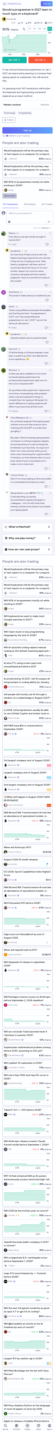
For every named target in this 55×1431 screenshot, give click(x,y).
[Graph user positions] (24, 29)
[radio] (30, 29)
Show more (9, 196)
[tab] (10, 204)
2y (17, 233)
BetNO (39, 60)
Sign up (46, 3)
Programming (25, 113)
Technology (9, 113)
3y (19, 370)
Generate (44, 104)
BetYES (13, 60)
